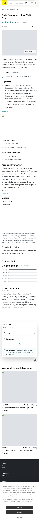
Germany (5, 9)
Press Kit (4, 468)
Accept (19, 507)
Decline (19, 512)
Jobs (3, 465)
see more (5, 111)
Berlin (12, 9)
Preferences (19, 517)
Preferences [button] (28, 501)
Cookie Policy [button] (16, 499)
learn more (27, 77)
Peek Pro (4, 476)
